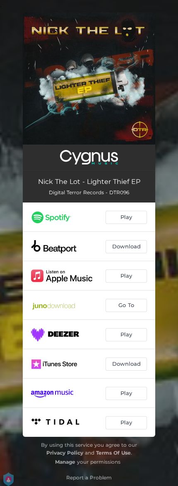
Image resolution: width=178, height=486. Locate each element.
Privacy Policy (64, 453)
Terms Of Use (113, 453)
